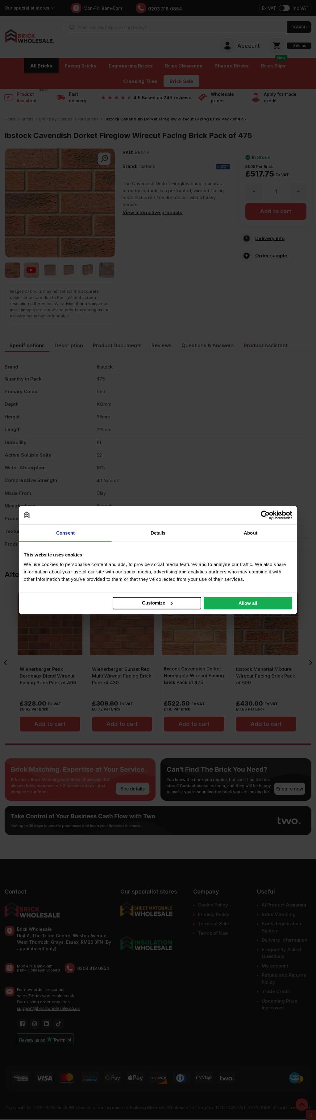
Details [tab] (158, 532)
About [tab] (250, 532)
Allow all (248, 603)
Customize (153, 602)
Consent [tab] (65, 532)
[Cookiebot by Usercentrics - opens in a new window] (265, 514)
